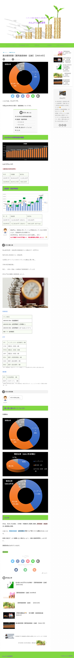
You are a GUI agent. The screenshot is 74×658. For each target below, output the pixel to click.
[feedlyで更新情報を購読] (25, 570)
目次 (24, 112)
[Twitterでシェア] (12, 96)
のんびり (62, 98)
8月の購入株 (21, 122)
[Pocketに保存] (28, 96)
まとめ (18, 130)
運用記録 (6, 551)
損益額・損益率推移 (22, 119)
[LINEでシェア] (33, 96)
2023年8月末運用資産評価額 (24, 116)
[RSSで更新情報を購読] (34, 570)
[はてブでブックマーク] (23, 96)
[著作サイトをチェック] (16, 570)
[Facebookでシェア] (18, 96)
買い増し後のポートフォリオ (24, 127)
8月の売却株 (21, 124)
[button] (38, 96)
